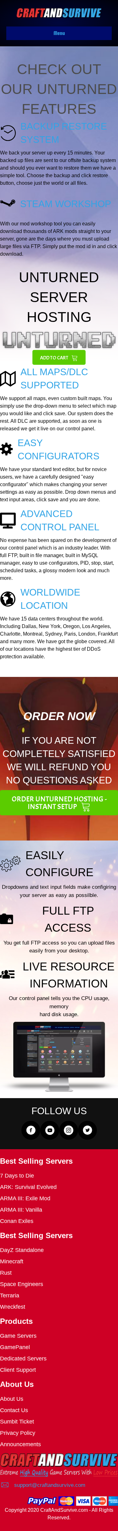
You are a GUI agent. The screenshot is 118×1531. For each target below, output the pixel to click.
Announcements (20, 1444)
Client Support (18, 1370)
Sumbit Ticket (17, 1421)
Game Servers (18, 1336)
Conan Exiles (16, 1221)
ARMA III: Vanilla (21, 1210)
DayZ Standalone (22, 1250)
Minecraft (11, 1261)
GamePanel (15, 1347)
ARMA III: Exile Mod (25, 1198)
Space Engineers (21, 1284)
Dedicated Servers (23, 1358)
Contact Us (14, 1410)
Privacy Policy (17, 1433)
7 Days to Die (17, 1176)
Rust (6, 1273)
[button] (59, 357)
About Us (11, 1399)
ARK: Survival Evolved (28, 1187)
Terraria (9, 1295)
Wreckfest (12, 1307)
